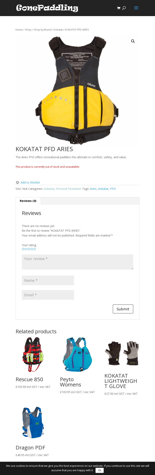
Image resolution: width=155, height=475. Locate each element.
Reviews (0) (28, 201)
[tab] (28, 200)
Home (19, 29)
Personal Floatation (68, 189)
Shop (28, 29)
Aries (93, 189)
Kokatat (58, 29)
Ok (99, 470)
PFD (113, 189)
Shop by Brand (42, 29)
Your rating (29, 245)
